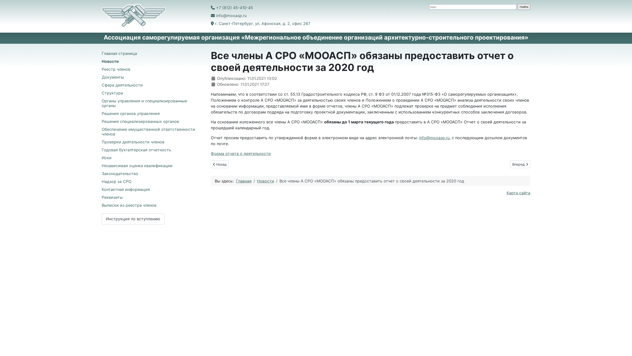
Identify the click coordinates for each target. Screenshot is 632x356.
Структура (112, 92)
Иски (107, 157)
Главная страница (119, 53)
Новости (110, 61)
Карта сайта (518, 192)
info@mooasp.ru (434, 137)
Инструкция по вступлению (133, 218)
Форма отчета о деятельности (241, 153)
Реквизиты (112, 197)
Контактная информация (126, 189)
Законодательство (120, 173)
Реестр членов (116, 69)
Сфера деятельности (122, 85)
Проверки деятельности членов (133, 141)
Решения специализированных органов (140, 121)
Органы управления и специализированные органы (144, 103)
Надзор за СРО (116, 181)
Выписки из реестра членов (129, 205)
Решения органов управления (131, 113)
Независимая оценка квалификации (137, 165)
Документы (113, 77)
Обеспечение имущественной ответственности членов (148, 131)
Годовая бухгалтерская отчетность (136, 149)
